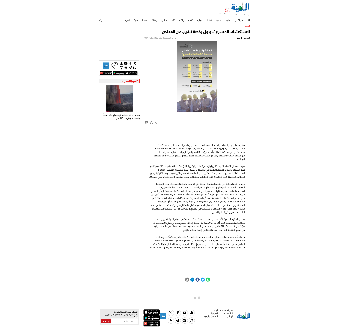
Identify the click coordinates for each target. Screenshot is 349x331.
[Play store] (119, 74)
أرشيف (215, 310)
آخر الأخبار (239, 20)
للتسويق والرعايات (210, 316)
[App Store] (131, 74)
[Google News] (125, 68)
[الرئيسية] (247, 20)
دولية (199, 20)
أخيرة (136, 20)
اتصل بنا (214, 313)
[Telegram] (192, 280)
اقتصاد (209, 20)
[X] (134, 64)
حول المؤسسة (226, 310)
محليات (228, 20)
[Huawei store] (106, 74)
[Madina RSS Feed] (134, 68)
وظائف (154, 20)
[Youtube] (125, 64)
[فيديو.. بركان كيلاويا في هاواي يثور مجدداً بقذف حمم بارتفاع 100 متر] (119, 98)
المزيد (127, 20)
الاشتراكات (228, 313)
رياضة (181, 20)
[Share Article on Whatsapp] (208, 280)
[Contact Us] (114, 68)
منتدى (164, 20)
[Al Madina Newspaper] (237, 12)
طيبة (218, 20)
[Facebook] (197, 280)
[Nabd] (106, 68)
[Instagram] (121, 68)
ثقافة (190, 20)
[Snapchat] (121, 64)
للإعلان (230, 316)
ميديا (144, 20)
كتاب (173, 20)
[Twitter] (203, 280)
